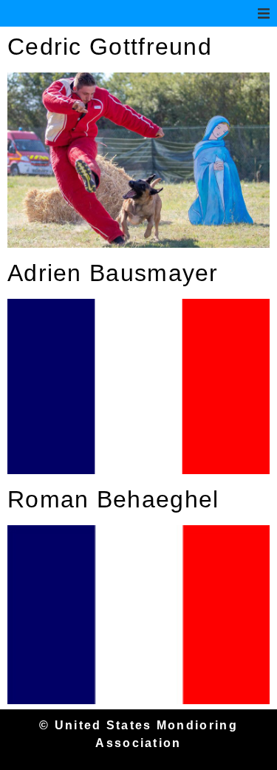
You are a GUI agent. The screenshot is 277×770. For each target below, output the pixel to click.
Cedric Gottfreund (109, 46)
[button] (263, 13)
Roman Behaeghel (113, 499)
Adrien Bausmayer (113, 273)
